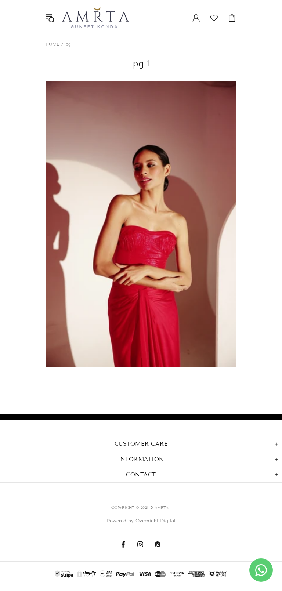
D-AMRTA (95, 17)
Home (52, 44)
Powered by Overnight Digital (141, 521)
